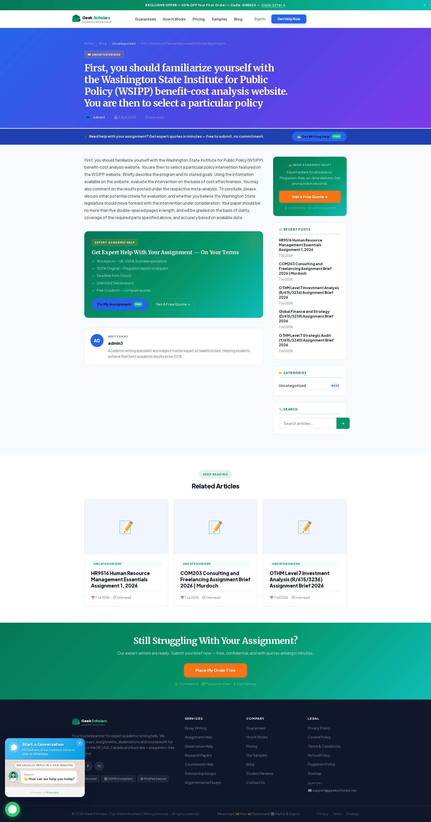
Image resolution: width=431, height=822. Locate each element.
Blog (238, 19)
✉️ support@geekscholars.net (332, 790)
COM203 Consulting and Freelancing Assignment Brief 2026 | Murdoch (305, 268)
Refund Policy (319, 755)
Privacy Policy (319, 728)
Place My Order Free (216, 670)
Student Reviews (259, 773)
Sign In (259, 19)
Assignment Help (198, 737)
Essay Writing (196, 728)
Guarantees (145, 19)
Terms (337, 814)
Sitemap (315, 773)
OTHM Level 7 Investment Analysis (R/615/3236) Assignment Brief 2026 (309, 292)
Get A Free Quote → (173, 304)
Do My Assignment (119, 304)
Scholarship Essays (200, 773)
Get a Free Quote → (310, 196)
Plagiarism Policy (321, 764)
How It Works (174, 19)
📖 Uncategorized (104, 54)
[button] (12, 809)
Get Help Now (288, 19)
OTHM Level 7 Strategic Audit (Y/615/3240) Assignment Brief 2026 (306, 340)
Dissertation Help (199, 746)
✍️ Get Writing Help (318, 136)
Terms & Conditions (324, 746)
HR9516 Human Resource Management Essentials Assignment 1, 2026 (300, 245)
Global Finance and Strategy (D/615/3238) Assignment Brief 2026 (306, 316)
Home (89, 43)
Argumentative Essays (203, 782)
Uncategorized (123, 43)
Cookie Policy (319, 737)
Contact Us (255, 782)
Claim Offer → (273, 5)
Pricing (199, 19)
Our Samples (256, 755)
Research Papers (198, 755)
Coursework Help (199, 764)
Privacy (322, 814)
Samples (219, 19)
